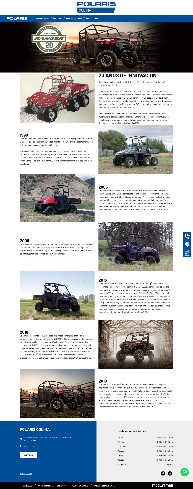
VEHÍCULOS (27, 485)
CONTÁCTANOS (28, 455)
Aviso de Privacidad (103, 485)
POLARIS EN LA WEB (80, 485)
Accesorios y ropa (74, 18)
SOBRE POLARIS (44, 485)
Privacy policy (26, 473)
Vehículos (57, 18)
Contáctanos (92, 18)
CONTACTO (61, 485)
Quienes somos (42, 18)
